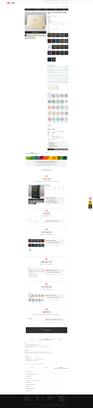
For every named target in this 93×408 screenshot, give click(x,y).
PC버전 (42, 404)
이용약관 (25, 404)
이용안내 (40, 404)
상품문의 (64, 149)
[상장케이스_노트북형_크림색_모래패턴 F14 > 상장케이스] (11, 3)
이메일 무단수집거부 (32, 404)
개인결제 (64, 0)
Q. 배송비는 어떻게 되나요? (28, 386)
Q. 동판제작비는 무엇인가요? (28, 382)
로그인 (51, 0)
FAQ (36, 399)
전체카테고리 (45, 2)
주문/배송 (37, 398)
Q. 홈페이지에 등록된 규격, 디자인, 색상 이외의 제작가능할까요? (32, 380)
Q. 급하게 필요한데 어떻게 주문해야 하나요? (30, 388)
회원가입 (54, 0)
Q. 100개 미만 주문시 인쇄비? (28, 378)
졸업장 (56, 2)
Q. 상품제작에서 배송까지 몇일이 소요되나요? (30, 384)
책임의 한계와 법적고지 (37, 404)
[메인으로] (63, 6)
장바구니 (61, 0)
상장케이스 (49, 2)
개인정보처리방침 (28, 404)
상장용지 (53, 2)
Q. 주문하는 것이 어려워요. (28, 376)
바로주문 (51, 149)
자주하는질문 (47, 0)
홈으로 (44, 0)
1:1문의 (37, 400)
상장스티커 (60, 2)
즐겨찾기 (67, 0)
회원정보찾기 (57, 0)
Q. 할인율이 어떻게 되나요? (28, 390)
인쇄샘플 (67, 2)
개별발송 (63, 2)
